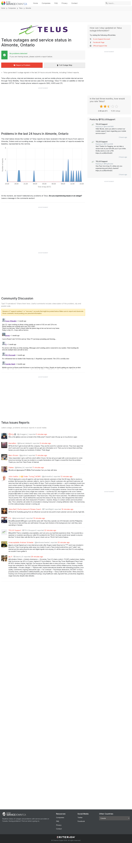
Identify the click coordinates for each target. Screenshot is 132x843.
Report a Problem (23, 65)
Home (35, 3)
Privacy (64, 3)
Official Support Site (100, 46)
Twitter (80, 817)
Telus (21, 8)
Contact (74, 3)
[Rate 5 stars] (117, 106)
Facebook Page (98, 42)
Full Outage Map (65, 65)
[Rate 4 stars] (113, 106)
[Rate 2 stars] (105, 106)
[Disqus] (43, 343)
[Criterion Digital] (66, 837)
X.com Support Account (101, 39)
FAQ (56, 3)
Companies (46, 3)
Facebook (81, 821)
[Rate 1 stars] (101, 106)
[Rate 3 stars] (109, 106)
